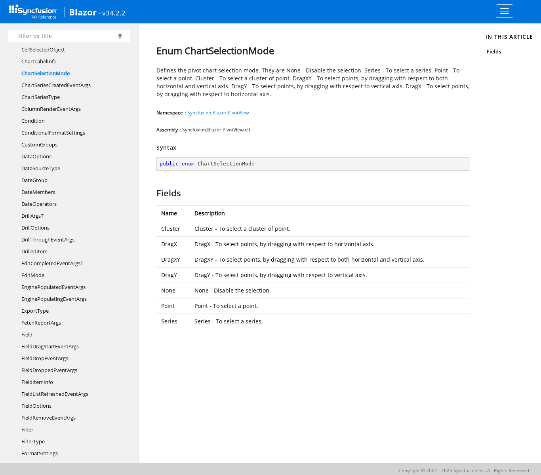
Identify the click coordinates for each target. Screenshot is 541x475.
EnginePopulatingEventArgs (54, 298)
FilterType (33, 441)
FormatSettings (39, 453)
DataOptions (36, 156)
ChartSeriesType (40, 97)
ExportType (35, 310)
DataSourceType (40, 168)
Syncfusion (199, 112)
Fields (494, 51)
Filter (27, 429)
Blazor (83, 12)
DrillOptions (35, 227)
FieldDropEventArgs (44, 358)
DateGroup (34, 180)
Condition (33, 120)
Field (26, 334)
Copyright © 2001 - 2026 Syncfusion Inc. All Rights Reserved (463, 470)
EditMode (32, 275)
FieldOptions (36, 405)
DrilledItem (34, 251)
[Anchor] (153, 193)
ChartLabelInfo (39, 61)
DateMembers (38, 192)
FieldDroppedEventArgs (49, 370)
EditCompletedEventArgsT (52, 263)
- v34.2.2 (112, 12)
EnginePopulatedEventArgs (53, 287)
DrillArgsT (32, 215)
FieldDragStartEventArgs (50, 346)
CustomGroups (39, 144)
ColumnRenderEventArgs (51, 108)
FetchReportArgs (41, 322)
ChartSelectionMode (45, 73)
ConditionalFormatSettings (53, 132)
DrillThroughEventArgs (47, 239)
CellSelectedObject (43, 49)
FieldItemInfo (37, 382)
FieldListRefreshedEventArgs (54, 393)
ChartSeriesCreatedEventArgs (56, 85)
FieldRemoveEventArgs (48, 417)
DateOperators (39, 203)
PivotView (238, 112)
